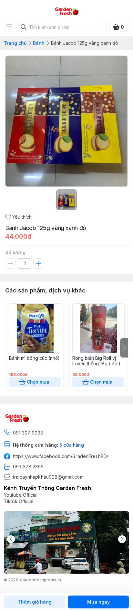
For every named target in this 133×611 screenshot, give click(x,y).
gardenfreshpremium (40, 580)
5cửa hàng (71, 445)
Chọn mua (38, 382)
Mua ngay (98, 602)
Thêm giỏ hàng (35, 602)
